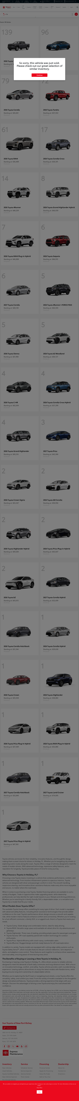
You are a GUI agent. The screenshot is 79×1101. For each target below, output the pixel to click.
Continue (39, 75)
